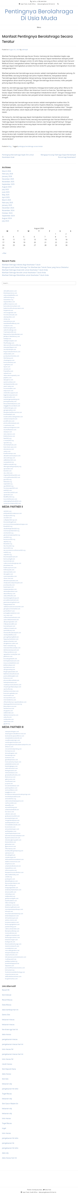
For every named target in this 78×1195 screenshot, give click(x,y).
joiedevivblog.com (10, 927)
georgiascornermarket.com (12, 609)
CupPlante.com (8, 364)
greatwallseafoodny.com (12, 775)
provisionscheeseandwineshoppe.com (16, 524)
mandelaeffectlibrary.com (11, 323)
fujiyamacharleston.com (11, 639)
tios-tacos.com (9, 812)
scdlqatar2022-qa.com (10, 520)
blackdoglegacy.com (11, 766)
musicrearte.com (9, 695)
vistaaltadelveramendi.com (13, 738)
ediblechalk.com (9, 713)
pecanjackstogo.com (11, 818)
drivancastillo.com (10, 892)
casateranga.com (10, 857)
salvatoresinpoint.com (10, 419)
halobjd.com (7, 338)
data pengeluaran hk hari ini (46, 4)
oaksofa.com (8, 717)
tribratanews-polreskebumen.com (15, 957)
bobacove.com (8, 678)
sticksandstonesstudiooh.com (14, 859)
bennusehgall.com (9, 559)
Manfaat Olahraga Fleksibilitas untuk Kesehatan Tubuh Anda (25, 275)
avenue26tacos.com (11, 790)
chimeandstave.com (11, 773)
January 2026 (7, 176)
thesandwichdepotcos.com (12, 404)
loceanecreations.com (12, 922)
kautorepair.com (9, 587)
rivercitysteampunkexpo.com (14, 909)
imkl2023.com (8, 490)
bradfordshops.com (10, 453)
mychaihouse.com (9, 667)
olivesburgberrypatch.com (13, 840)
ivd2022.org (7, 552)
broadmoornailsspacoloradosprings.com (17, 794)
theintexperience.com (10, 293)
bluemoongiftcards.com (12, 907)
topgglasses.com (10, 792)
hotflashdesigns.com (10, 408)
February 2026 (7, 174)
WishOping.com (8, 358)
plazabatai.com (8, 565)
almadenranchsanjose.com (12, 456)
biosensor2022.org (9, 539)
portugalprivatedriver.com (12, 613)
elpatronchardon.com (10, 641)
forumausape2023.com (11, 488)
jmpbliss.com (7, 378)
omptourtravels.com (11, 955)
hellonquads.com (9, 570)
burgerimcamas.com (11, 979)
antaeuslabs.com (9, 354)
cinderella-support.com (11, 393)
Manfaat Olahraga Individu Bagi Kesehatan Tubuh (21, 265)
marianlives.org (8, 299)
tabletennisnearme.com (11, 715)
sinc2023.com (8, 518)
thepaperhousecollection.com (14, 872)
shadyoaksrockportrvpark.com (13, 583)
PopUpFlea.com (8, 371)
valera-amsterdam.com (12, 929)
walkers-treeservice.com (12, 861)
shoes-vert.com (8, 578)
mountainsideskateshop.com (14, 913)
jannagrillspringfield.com (11, 637)
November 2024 (8, 210)
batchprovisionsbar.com (11, 691)
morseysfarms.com (9, 698)
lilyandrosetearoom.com (12, 838)
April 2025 (6, 197)
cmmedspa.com (10, 894)
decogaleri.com (8, 574)
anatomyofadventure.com (13, 890)
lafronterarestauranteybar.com (14, 835)
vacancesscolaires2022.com (12, 503)
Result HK (5, 990)
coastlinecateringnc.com (12, 740)
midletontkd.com (10, 896)
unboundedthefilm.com (11, 295)
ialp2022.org (7, 541)
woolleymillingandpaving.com (14, 851)
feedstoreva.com (9, 708)
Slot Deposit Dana (9, 1069)
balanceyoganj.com (10, 328)
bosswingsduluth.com (10, 659)
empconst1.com (8, 391)
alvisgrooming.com (9, 669)
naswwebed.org (9, 462)
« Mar (4, 253)
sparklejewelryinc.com (12, 822)
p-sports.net (9, 783)
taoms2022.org (8, 548)
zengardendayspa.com (12, 820)
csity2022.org (7, 554)
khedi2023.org (8, 526)
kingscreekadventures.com (12, 351)
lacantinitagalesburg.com (11, 598)
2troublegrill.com (10, 855)
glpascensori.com (10, 846)
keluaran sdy (7, 1113)
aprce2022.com (8, 469)
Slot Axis (5, 1079)
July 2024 (5, 221)
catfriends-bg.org (9, 297)
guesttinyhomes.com (11, 760)
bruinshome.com (10, 827)
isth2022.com (7, 511)
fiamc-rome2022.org (10, 646)
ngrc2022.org (7, 443)
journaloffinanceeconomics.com (15, 968)
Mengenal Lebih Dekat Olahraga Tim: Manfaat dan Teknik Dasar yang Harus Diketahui (35, 267)
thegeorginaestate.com (11, 672)
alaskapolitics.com (9, 317)
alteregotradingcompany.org (12, 466)
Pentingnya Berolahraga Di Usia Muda (39, 14)
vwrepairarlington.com (12, 731)
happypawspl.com (9, 604)
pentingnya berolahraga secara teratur (30, 146)
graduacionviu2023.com (12, 816)
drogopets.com (8, 711)
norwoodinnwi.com (11, 933)
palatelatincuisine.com (12, 764)
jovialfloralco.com (9, 421)
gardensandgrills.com (11, 898)
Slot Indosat (6, 995)
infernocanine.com (11, 870)
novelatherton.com (11, 948)
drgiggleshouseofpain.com (12, 406)
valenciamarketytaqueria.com (14, 801)
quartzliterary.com (9, 630)
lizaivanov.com (9, 757)
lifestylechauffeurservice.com (13, 412)
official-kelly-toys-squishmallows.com (15, 702)
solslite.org (8, 877)
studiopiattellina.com (10, 635)
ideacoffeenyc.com (9, 593)
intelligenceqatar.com (10, 341)
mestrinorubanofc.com (12, 946)
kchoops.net (9, 911)
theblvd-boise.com (9, 436)
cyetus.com (7, 451)
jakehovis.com (8, 656)
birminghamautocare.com (11, 661)
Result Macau (7, 1000)
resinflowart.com (10, 781)
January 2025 (7, 205)
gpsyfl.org (7, 724)
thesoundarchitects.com (12, 883)
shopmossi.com (10, 864)
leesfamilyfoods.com (10, 445)
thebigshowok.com (11, 770)
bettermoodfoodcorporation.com (14, 308)
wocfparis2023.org (9, 515)
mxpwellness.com (10, 868)
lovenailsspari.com (9, 626)
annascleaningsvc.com (12, 829)
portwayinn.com (10, 879)
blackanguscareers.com (12, 937)
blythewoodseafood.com (11, 674)
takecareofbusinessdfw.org (12, 345)
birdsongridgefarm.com (12, 924)
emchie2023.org (8, 533)
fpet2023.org (7, 438)
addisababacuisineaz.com (13, 976)
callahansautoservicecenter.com (14, 606)
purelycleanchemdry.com (11, 356)
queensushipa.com (9, 382)
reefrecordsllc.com (11, 803)
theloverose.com (10, 777)
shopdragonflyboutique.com (12, 687)
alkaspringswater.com (10, 622)
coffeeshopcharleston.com (12, 617)
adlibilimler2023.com (10, 460)
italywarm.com (9, 966)
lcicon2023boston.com (10, 499)
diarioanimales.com (10, 572)
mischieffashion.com (10, 430)
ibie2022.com (7, 471)
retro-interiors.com (9, 434)
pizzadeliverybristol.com (11, 600)
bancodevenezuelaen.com (12, 306)
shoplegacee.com (9, 360)
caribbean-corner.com (12, 905)
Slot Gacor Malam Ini (10, 1103)
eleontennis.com (9, 449)
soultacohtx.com (9, 719)
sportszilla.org (8, 689)
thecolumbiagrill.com (10, 522)
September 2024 (8, 216)
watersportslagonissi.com (11, 427)
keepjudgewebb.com (11, 887)
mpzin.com (7, 367)
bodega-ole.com (10, 942)
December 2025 (8, 179)
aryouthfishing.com (11, 807)
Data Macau (6, 1005)
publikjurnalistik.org (11, 961)
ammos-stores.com (11, 920)
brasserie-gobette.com (11, 693)
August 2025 (7, 187)
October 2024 (7, 213)
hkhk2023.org (8, 482)
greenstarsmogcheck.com (11, 602)
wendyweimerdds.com (10, 384)
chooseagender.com (10, 312)
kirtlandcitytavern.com (12, 916)
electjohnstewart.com (11, 953)
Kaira (40, 1190)
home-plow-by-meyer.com (13, 762)
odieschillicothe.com (10, 596)
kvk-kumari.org (9, 970)
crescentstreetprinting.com (13, 749)
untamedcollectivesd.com (13, 866)
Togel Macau (7, 1094)
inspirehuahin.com (9, 397)
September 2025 (8, 184)
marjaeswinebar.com (10, 589)
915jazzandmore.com (10, 652)
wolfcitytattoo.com (10, 831)
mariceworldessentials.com (12, 648)
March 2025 (6, 200)
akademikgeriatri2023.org (11, 528)
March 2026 (6, 171)
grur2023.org (7, 479)
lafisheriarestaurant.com (11, 650)
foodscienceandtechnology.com (15, 972)
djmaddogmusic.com (11, 881)
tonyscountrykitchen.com (11, 663)
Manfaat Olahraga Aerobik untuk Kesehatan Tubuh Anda (24, 272)
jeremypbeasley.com (10, 401)
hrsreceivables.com (10, 388)
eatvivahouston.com (11, 768)
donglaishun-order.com (11, 643)
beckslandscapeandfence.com (14, 736)
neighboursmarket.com (12, 935)
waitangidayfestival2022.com (12, 501)
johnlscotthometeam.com (11, 423)
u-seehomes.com (9, 425)
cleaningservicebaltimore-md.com (15, 734)
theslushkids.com (10, 842)
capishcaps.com (8, 721)
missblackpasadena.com (12, 796)
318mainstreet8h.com (10, 624)
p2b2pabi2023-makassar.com (13, 513)
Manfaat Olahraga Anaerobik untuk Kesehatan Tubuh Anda (25, 270)
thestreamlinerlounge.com (13, 944)
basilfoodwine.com (11, 900)
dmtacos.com (9, 747)
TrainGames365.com (10, 332)
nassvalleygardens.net (12, 950)
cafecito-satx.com (10, 814)
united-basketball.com (12, 809)
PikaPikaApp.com (9, 343)
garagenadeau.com (10, 410)
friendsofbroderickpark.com (12, 632)
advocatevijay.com (9, 458)
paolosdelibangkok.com (11, 676)
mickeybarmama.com (10, 682)
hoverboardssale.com (10, 315)
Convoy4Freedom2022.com (12, 477)
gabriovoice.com (10, 779)
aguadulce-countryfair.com (12, 654)
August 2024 (7, 218)
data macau (6, 1034)
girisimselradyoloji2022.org (12, 535)
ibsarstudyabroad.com (11, 557)
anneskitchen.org (10, 799)
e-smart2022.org (9, 440)
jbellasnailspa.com (9, 665)
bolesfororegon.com (11, 940)
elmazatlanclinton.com (10, 591)
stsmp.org (7, 319)
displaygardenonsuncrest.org (13, 704)
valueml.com (7, 373)
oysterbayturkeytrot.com (12, 833)
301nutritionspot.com (11, 918)
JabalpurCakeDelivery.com (12, 336)
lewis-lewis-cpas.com (10, 447)
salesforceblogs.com (10, 330)
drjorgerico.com (8, 380)
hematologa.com (10, 755)
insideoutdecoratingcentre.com (13, 417)
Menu (39, 27)
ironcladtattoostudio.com (12, 825)
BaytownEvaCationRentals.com (13, 334)
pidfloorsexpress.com (10, 304)
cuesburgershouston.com (13, 742)
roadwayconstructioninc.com (12, 685)
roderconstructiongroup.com (12, 563)
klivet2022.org (8, 544)
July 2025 (5, 189)
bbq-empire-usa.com (10, 706)
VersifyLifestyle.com (10, 349)
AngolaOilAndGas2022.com (12, 475)
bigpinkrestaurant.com (10, 395)
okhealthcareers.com (10, 291)
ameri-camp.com (9, 386)
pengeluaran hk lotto (10, 1148)
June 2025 (6, 192)
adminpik (25, 50)
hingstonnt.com (8, 310)
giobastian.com (9, 844)
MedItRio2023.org (9, 497)
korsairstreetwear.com (12, 786)
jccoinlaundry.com (9, 585)
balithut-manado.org (10, 464)
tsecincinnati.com (9, 561)
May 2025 (5, 195)
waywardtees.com (9, 302)
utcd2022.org (7, 537)
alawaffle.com (9, 805)
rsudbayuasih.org (10, 959)
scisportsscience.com (11, 974)
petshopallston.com (11, 788)
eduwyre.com (8, 432)
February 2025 (7, 202)
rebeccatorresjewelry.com (12, 375)
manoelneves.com (9, 321)
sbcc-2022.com (8, 473)
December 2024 (8, 208)
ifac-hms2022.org (9, 546)
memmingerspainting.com (11, 399)
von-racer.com (8, 615)
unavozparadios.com (10, 576)
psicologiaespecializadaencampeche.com (18, 744)
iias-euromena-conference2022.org (14, 550)
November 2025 (8, 181)
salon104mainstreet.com (11, 619)
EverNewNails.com (9, 414)
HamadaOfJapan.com (10, 347)
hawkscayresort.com (10, 567)
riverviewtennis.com (10, 700)
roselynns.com (8, 325)
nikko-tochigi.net (10, 903)
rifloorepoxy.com (10, 848)
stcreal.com (7, 369)
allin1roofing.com (10, 885)
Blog (9, 146)
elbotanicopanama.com (11, 580)
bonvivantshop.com (10, 362)
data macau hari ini (9, 1158)
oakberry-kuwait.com (10, 628)
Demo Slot (6, 1015)
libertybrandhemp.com (12, 931)
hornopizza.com (10, 751)
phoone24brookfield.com (11, 680)
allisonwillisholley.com (12, 874)
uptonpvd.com (9, 853)
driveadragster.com (11, 753)
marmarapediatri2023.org (11, 531)
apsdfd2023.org (8, 486)
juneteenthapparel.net (12, 963)
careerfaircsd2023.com (11, 492)
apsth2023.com (8, 495)
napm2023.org (8, 484)
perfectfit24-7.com (9, 611)
